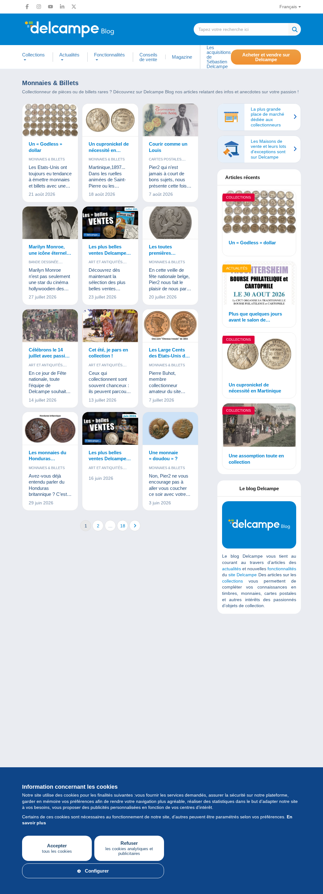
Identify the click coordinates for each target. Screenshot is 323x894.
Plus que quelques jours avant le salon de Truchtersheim (255, 317)
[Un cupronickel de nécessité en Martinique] (110, 120)
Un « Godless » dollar (45, 147)
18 (122, 525)
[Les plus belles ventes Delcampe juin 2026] (110, 428)
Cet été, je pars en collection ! (108, 353)
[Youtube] (50, 7)
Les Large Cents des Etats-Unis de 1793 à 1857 (168, 353)
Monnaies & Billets (47, 159)
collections (232, 580)
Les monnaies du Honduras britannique (47, 456)
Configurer (97, 871)
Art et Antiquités (105, 262)
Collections (238, 197)
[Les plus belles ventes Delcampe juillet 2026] (110, 223)
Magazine (182, 57)
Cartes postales (165, 159)
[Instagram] (39, 7)
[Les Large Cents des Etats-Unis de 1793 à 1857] (170, 325)
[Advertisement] (269, 664)
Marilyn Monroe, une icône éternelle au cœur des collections (49, 250)
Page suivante (134, 525)
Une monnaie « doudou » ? (163, 456)
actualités (231, 568)
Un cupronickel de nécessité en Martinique (109, 147)
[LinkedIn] (62, 7)
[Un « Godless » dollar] (50, 120)
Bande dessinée (43, 262)
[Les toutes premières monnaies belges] (170, 223)
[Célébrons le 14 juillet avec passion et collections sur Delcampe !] (50, 325)
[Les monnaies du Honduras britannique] (50, 428)
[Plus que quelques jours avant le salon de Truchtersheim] (259, 283)
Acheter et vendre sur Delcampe (266, 57)
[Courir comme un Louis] (170, 120)
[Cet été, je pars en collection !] (110, 325)
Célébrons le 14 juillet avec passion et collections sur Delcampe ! (50, 353)
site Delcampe (242, 574)
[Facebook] (27, 7)
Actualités (236, 268)
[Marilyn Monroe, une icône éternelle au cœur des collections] (50, 223)
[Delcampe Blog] (83, 29)
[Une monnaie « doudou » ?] (170, 428)
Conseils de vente (148, 57)
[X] (74, 7)
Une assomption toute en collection (256, 459)
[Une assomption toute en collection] (259, 425)
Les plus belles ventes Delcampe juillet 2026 (107, 250)
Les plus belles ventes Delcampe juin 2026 (107, 456)
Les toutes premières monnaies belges (167, 250)
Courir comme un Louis (168, 147)
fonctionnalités (281, 568)
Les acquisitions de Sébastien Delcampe (219, 57)
